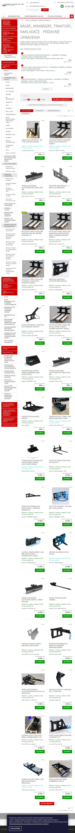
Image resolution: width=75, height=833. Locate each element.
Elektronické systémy (9, 179)
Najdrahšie (39, 110)
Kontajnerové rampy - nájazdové (8, 40)
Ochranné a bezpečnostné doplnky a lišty (8, 280)
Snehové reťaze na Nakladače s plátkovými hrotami (10, 236)
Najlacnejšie (26, 110)
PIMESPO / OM (10, 134)
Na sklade (26, 95)
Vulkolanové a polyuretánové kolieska (8, 405)
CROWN (8, 94)
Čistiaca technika (55, 16)
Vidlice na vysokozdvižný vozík (9, 381)
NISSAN (8, 131)
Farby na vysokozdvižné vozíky (8, 33)
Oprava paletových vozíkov (7, 286)
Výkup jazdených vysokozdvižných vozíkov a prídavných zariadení (9, 412)
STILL (7, 150)
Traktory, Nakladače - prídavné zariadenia (7, 23)
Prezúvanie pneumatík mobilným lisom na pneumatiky (10, 322)
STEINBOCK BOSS (9, 146)
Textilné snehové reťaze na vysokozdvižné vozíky (11, 271)
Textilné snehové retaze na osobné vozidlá (11, 263)
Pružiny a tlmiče (7, 209)
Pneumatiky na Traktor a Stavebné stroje (9, 310)
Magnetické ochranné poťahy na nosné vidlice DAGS (9, 359)
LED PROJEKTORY (9, 62)
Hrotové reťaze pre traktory (10, 229)
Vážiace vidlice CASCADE (9, 376)
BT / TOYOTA (10, 91)
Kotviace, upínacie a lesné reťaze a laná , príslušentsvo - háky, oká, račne (8, 48)
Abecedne (25, 113)
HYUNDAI (9, 108)
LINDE (8, 125)
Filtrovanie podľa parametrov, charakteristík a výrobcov (46, 105)
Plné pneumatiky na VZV (34, 16)
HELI (7, 105)
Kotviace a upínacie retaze (10, 56)
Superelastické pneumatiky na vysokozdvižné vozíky (10, 335)
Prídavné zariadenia (8, 175)
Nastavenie (15, 828)
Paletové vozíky (10, 164)
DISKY (6, 297)
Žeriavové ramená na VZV (10, 199)
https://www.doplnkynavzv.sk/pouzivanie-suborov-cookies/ (29, 824)
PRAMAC (8, 137)
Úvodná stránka (3, 16)
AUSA (7, 85)
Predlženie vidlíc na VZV (9, 348)
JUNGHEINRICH (11, 114)
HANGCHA (9, 102)
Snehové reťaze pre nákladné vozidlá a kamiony (10, 256)
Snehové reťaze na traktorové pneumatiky (10, 243)
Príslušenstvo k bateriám (9, 204)
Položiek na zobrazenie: (62, 99)
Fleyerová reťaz (8, 74)
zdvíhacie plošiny (9, 425)
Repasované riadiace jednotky (8, 214)
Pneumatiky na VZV (9, 315)
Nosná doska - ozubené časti (9, 371)
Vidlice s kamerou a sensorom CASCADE (8, 396)
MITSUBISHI (9, 128)
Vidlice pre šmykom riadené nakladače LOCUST (10, 388)
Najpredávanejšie (53, 110)
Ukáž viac (46, 89)
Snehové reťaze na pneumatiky (10, 225)
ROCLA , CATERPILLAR (10, 141)
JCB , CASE (9, 111)
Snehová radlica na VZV (11, 195)
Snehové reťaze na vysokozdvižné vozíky (11, 249)
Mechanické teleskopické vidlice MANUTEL (10, 366)
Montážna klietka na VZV (11, 184)
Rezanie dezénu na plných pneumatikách (10, 328)
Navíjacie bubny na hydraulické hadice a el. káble (10, 158)
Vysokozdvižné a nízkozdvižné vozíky (9, 420)
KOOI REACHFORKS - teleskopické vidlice (11, 120)
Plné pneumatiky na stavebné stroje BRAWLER (10, 302)
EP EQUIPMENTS (10, 98)
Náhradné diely (14, 16)
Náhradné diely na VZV (10, 78)
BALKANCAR (10, 88)
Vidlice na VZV (8, 352)
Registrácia (70, 2)
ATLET (8, 82)
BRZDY (6, 70)
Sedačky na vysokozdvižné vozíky (9, 220)
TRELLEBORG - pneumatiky (9, 341)
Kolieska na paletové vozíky (10, 167)
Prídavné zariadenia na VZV (10, 189)
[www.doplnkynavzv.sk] (13, 5)
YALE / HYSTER (10, 153)
